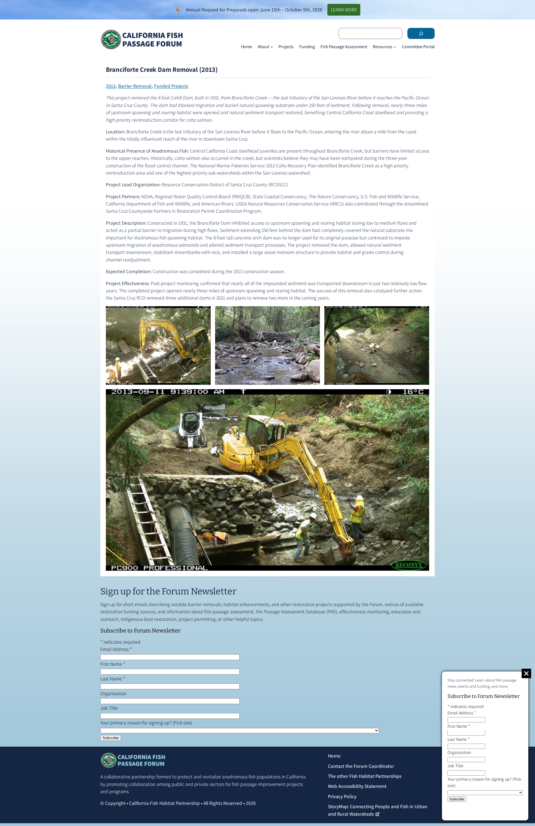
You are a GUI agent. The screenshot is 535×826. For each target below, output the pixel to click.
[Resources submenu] (394, 46)
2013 (111, 86)
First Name (112, 664)
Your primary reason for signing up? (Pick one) (146, 722)
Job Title (109, 708)
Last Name (112, 678)
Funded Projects (171, 86)
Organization (113, 693)
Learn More (344, 9)
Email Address (116, 649)
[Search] (421, 33)
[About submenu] (271, 46)
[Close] (526, 673)
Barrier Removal (135, 86)
